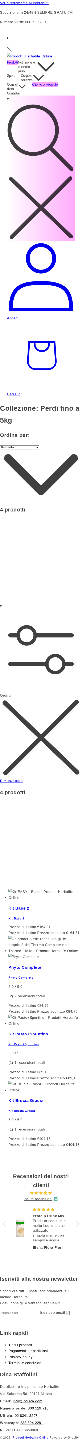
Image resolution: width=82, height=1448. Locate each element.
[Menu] (9, 44)
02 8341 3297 (26, 1415)
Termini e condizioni (25, 1363)
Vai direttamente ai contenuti (24, 3)
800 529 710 (38, 1408)
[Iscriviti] (68, 1313)
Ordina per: (15, 435)
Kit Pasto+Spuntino (28, 1034)
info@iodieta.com (27, 1401)
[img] (41, 1193)
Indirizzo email (53, 1312)
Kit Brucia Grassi (25, 1100)
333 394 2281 (31, 1423)
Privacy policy (20, 1357)
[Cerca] (41, 169)
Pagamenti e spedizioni (28, 1351)
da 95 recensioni (38, 1199)
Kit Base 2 (18, 908)
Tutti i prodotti (20, 1345)
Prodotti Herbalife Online (30, 1437)
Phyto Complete (24, 967)
